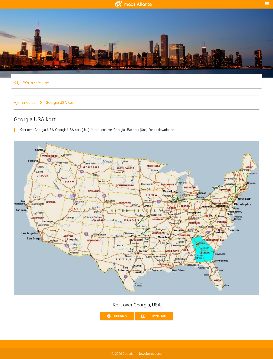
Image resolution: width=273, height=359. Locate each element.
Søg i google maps (36, 82)
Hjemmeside (25, 102)
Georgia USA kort (60, 102)
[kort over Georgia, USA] (136, 294)
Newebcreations (150, 354)
